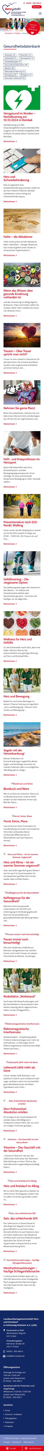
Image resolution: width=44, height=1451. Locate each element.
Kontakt (13, 1448)
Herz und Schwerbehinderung (16, 178)
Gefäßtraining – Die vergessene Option (16, 580)
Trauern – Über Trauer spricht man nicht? (17, 352)
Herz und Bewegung (16, 696)
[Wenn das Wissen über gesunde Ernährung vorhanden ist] (22, 285)
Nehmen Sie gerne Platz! (19, 408)
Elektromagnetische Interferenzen (16, 1030)
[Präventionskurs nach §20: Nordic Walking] (22, 517)
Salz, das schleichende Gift (21, 1218)
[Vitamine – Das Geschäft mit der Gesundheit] (22, 1142)
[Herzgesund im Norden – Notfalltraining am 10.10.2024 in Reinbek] (22, 108)
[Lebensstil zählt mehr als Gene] (22, 1062)
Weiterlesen (9, 141)
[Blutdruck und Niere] (22, 783)
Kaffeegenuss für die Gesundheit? (17, 899)
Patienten (9, 1422)
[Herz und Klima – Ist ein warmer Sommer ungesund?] (22, 857)
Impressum (16, 1442)
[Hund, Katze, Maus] (22, 816)
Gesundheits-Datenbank (33, 27)
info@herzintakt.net (15, 1356)
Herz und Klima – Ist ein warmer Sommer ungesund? (22, 863)
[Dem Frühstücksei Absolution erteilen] (22, 1103)
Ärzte (7, 1410)
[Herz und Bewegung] (22, 691)
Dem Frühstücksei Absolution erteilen (16, 1110)
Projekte (17, 33)
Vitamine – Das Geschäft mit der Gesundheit (22, 1149)
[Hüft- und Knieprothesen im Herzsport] (22, 454)
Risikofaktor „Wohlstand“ (20, 996)
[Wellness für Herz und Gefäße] (22, 634)
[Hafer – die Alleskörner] (22, 231)
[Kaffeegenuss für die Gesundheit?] (22, 892)
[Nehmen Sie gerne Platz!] (22, 403)
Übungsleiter (11, 1418)
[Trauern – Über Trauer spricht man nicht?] (22, 346)
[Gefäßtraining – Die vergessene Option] (22, 574)
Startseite (8, 33)
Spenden (36, 7)
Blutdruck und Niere (16, 788)
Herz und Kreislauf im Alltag (21, 1186)
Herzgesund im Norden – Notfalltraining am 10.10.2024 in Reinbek (19, 116)
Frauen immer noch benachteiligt (16, 940)
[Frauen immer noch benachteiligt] (22, 934)
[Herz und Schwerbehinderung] (22, 171)
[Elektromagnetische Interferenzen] (22, 1023)
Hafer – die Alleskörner (18, 236)
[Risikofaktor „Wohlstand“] (22, 991)
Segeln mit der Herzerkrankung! (14, 751)
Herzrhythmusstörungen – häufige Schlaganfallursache (22, 1269)
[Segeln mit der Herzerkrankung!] (22, 745)
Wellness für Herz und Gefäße (18, 640)
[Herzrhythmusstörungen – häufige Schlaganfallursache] (22, 1263)
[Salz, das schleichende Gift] (22, 1213)
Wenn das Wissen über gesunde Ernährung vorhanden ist (18, 294)
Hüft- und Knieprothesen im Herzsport (22, 460)
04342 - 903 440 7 (14, 1397)
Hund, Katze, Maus (16, 821)
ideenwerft (32, 1438)
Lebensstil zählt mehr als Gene (19, 1068)
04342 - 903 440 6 (33, 3)
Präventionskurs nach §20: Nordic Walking (20, 523)
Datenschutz (29, 1442)
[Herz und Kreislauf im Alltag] (22, 1181)
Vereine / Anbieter (13, 1414)
